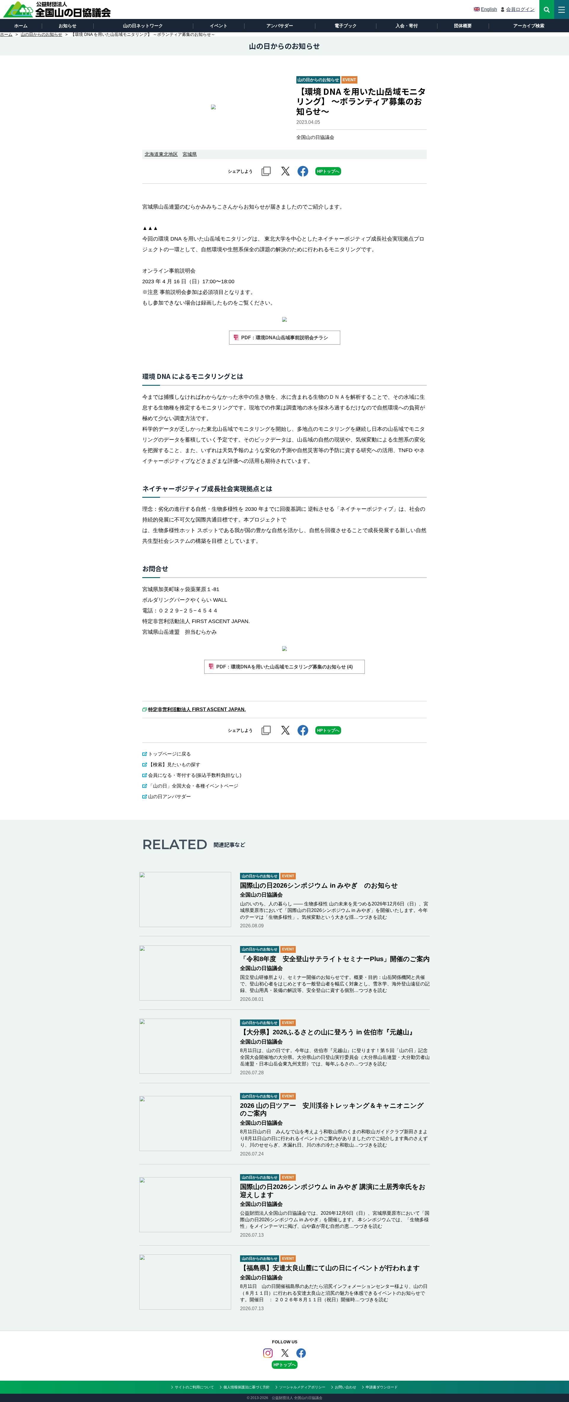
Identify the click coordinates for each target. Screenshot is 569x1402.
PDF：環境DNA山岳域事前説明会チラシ (284, 337)
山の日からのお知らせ (41, 34)
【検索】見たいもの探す (174, 764)
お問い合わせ (345, 1387)
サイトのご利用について (194, 1387)
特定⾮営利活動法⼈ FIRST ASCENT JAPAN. (197, 709)
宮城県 (190, 154)
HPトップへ (328, 171)
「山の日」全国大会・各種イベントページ (193, 785)
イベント (219, 25)
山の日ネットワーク (143, 25)
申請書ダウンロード (382, 1387)
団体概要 (463, 25)
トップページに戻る (169, 753)
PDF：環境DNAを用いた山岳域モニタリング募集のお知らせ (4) (284, 666)
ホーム (21, 25)
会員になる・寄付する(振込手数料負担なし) (194, 775)
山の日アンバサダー (169, 796)
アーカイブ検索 (528, 25)
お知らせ (67, 25)
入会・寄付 (407, 25)
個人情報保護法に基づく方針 (246, 1387)
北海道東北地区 (161, 154)
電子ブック (346, 25)
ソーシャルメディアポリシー (302, 1387)
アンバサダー (279, 25)
